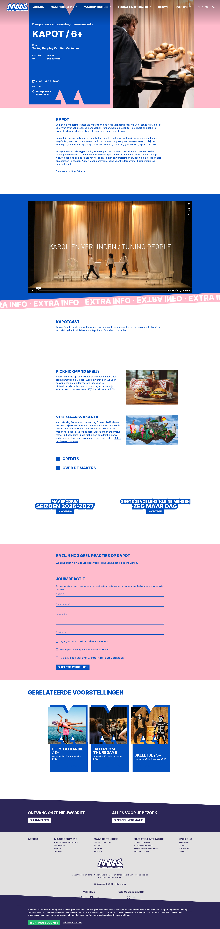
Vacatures (184, 848)
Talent (182, 845)
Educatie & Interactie (133, 7)
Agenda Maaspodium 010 (66, 842)
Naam (60, 594)
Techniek (58, 851)
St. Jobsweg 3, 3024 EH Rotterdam (110, 884)
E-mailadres (63, 604)
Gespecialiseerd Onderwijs (146, 848)
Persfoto (98, 851)
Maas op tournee (96, 7)
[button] (58, 459)
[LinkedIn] (98, 897)
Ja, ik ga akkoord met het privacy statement (84, 641)
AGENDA (38, 7)
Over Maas (184, 842)
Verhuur (57, 848)
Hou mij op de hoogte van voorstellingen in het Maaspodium (92, 658)
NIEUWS (163, 7)
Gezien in (61, 632)
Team (181, 851)
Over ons (182, 7)
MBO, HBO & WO (141, 851)
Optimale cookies (45, 922)
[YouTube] (92, 897)
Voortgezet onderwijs (144, 845)
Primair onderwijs (142, 842)
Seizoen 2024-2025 (103, 842)
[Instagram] (80, 897)
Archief (97, 845)
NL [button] (199, 7)
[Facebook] (86, 897)
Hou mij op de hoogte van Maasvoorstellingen (84, 649)
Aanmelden (40, 820)
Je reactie (62, 614)
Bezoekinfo (59, 845)
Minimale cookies (72, 922)
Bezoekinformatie (129, 820)
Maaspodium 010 (63, 7)
